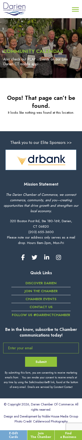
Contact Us (41, 306)
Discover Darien (41, 283)
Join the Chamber (41, 291)
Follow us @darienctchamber (41, 314)
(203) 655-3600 (41, 231)
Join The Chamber (40, 435)
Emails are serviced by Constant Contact (50, 387)
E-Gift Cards (13, 435)
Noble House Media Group (60, 416)
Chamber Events (41, 299)
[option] (40, 160)
